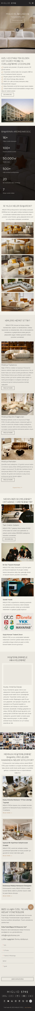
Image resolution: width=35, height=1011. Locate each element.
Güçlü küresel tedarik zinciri (13, 635)
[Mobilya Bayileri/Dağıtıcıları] (17, 404)
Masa (17, 251)
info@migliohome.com (10, 935)
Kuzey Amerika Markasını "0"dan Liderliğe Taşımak (17, 801)
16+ (5, 138)
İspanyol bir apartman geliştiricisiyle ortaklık (15, 844)
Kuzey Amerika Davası (12, 687)
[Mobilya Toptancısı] (17, 352)
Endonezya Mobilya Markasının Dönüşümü (17, 886)
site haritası (27, 1007)
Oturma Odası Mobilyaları (17, 235)
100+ (6, 148)
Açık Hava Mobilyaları (18, 289)
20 (5, 179)
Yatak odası (17, 308)
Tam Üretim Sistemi (11, 525)
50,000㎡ (10, 158)
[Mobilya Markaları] (17, 449)
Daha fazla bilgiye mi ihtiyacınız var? (14, 927)
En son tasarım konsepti (11, 565)
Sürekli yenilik (7, 600)
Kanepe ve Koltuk (17, 275)
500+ (7, 169)
